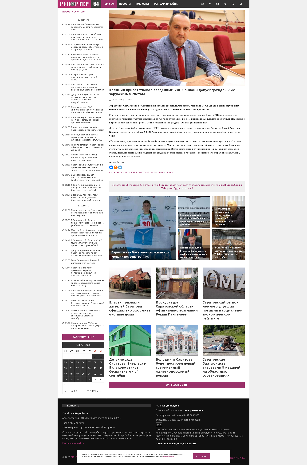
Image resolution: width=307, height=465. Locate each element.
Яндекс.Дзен (232, 184)
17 (65, 373)
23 (101, 373)
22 (95, 373)
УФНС (152, 172)
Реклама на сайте (166, 3)
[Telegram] (120, 167)
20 (83, 373)
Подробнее (142, 3)
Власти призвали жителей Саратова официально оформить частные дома (130, 308)
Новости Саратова (73, 11)
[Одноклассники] (116, 167)
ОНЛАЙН (133, 172)
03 (65, 362)
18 (71, 373)
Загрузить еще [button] (83, 337)
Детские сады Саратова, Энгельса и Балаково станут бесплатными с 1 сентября (127, 367)
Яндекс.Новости (168, 184)
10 (65, 368)
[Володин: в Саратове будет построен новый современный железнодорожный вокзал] (177, 340)
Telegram (167, 188)
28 (89, 379)
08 (95, 362)
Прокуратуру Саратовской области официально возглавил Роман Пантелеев (177, 308)
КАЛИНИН (169, 172)
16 (101, 368)
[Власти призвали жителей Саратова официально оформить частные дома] (130, 283)
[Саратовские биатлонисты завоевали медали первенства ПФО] (142, 228)
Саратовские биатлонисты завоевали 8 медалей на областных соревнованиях (221, 367)
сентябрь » (92, 391)
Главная (109, 3)
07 (89, 362)
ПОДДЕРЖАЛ (143, 172)
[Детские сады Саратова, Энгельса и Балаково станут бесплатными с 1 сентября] (130, 340)
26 (77, 379)
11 (71, 368)
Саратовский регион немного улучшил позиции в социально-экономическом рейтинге (222, 310)
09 (101, 362)
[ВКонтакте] (111, 167)
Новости (125, 3)
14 (89, 368)
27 (83, 379)
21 (89, 373)
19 (77, 373)
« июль (74, 391)
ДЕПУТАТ (160, 172)
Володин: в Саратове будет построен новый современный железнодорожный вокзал (175, 367)
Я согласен (201, 456)
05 (77, 362)
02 (101, 356)
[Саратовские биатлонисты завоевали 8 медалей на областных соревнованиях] (223, 340)
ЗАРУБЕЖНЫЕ (122, 172)
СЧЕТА (112, 172)
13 (83, 368)
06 (83, 362)
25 (71, 379)
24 (65, 379)
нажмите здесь (168, 456)
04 (71, 362)
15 (95, 368)
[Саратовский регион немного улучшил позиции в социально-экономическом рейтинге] (223, 283)
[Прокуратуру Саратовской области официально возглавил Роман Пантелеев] (177, 283)
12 (77, 368)
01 (95, 356)
